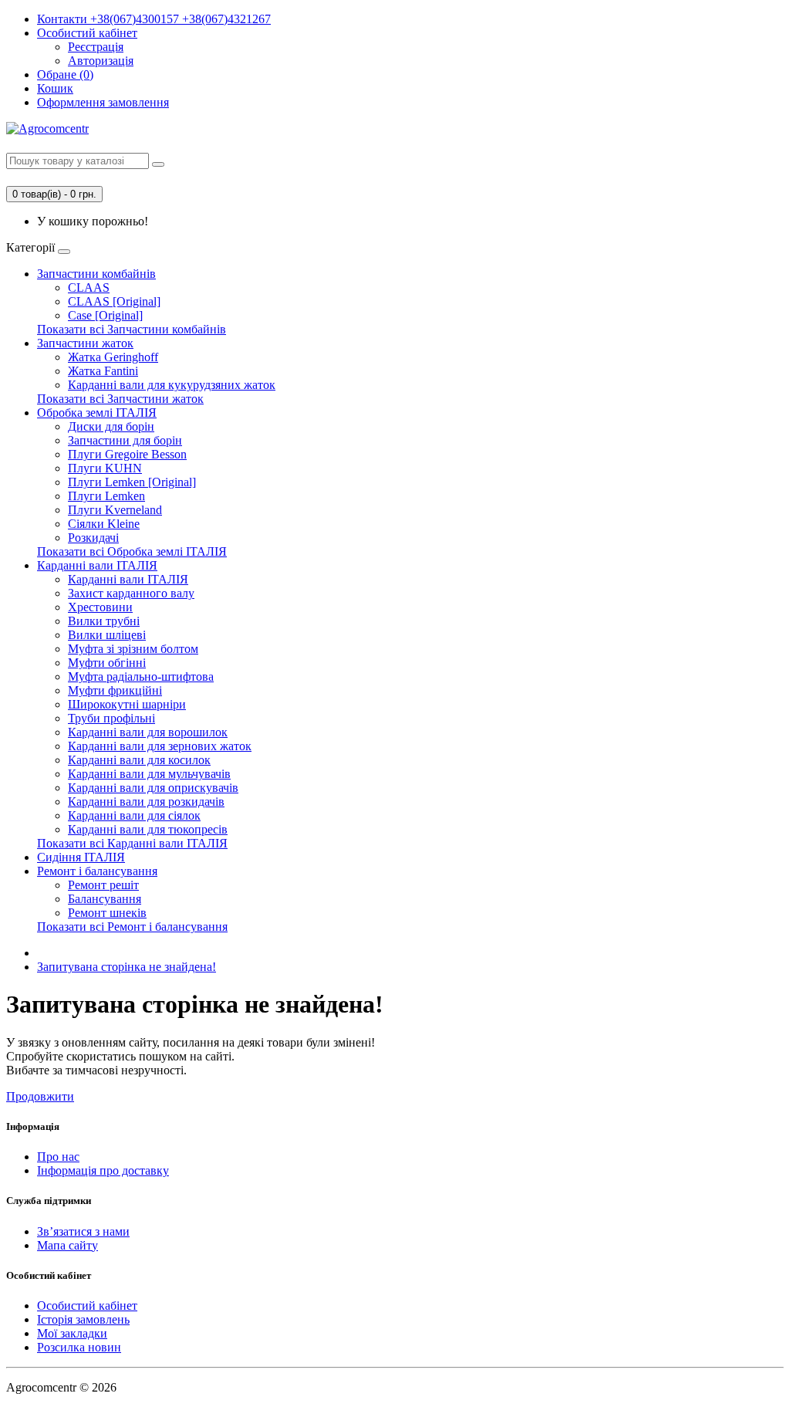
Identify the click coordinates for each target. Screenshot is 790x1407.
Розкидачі (93, 537)
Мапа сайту (67, 1245)
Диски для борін (111, 426)
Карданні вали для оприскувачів (153, 787)
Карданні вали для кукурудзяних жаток (171, 384)
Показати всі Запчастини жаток (120, 398)
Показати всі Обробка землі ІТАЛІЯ (132, 551)
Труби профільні (111, 718)
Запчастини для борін (125, 440)
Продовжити (40, 1096)
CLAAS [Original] (114, 301)
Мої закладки (72, 1333)
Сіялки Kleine (104, 523)
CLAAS (89, 287)
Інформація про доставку (103, 1170)
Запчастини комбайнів (96, 273)
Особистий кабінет (87, 1305)
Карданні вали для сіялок (134, 815)
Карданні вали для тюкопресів (148, 829)
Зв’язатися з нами (83, 1231)
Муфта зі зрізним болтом (133, 648)
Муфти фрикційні (115, 690)
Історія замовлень (83, 1319)
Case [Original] (105, 315)
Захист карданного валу (131, 593)
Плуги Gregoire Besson (127, 454)
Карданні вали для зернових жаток (160, 746)
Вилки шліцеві (107, 634)
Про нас (58, 1156)
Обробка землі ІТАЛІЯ (97, 412)
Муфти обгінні (107, 662)
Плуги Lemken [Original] (132, 482)
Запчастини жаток (85, 343)
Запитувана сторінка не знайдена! (126, 966)
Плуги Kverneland (115, 509)
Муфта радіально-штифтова (141, 676)
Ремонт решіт (103, 884)
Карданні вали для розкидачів (146, 801)
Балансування (104, 898)
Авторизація (100, 60)
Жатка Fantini (103, 370)
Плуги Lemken (106, 495)
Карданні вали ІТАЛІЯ (97, 565)
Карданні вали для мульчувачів (149, 773)
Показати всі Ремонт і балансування (132, 926)
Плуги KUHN (105, 468)
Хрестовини (100, 607)
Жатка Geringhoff (113, 357)
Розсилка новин (79, 1347)
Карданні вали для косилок (139, 759)
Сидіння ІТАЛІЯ (81, 857)
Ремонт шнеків (107, 912)
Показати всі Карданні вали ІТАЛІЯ (132, 843)
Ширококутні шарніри (127, 704)
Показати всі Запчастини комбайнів (131, 329)
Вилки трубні (104, 620)
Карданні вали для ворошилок (148, 732)
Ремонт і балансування (97, 871)
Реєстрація (95, 46)
